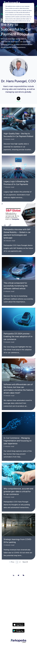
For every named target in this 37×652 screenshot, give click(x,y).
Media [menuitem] (18, 605)
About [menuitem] (18, 582)
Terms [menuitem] (18, 615)
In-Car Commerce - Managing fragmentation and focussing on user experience (17, 441)
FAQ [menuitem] (18, 596)
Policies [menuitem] (18, 610)
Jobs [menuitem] (18, 591)
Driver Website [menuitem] (18, 600)
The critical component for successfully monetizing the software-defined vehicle (16, 286)
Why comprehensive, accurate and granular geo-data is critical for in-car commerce (18, 491)
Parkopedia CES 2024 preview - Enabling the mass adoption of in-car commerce (18, 336)
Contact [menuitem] (18, 586)
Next (24, 562)
